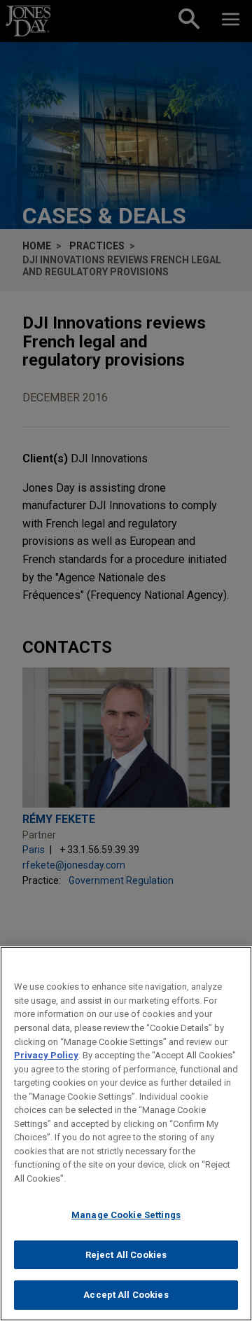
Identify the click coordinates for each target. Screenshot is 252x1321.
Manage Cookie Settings (126, 1215)
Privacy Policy (46, 1055)
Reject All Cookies (126, 1255)
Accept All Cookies (125, 1294)
